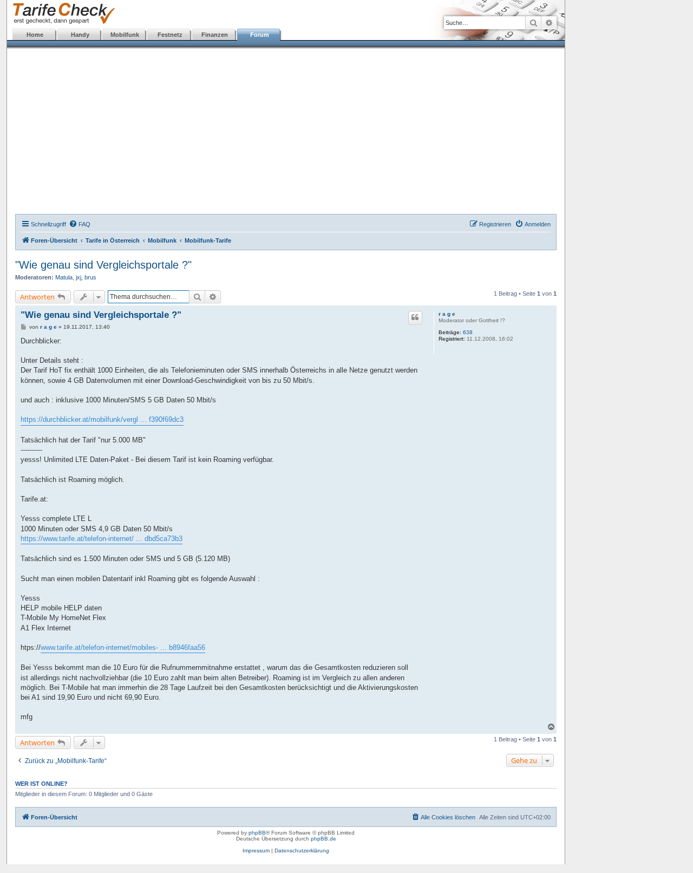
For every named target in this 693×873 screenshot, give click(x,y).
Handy (80, 34)
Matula (64, 277)
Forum (259, 34)
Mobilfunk (124, 34)
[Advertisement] (286, 133)
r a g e (447, 314)
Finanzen (214, 34)
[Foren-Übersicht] (61, 14)
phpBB (257, 833)
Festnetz (170, 34)
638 (468, 332)
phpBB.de (323, 839)
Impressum (256, 851)
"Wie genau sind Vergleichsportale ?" (103, 265)
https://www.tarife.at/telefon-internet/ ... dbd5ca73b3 (101, 539)
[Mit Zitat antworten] (415, 317)
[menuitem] (79, 224)
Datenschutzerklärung (301, 851)
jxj (78, 277)
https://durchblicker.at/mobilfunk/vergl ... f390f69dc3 (102, 419)
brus (90, 277)
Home (35, 34)
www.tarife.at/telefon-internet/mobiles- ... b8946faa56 (123, 647)
